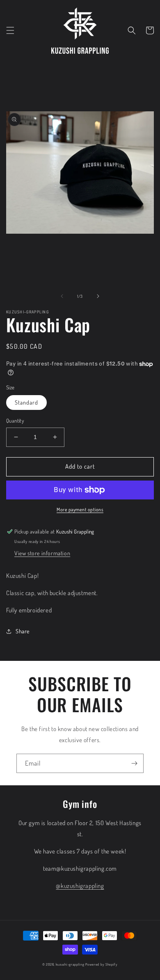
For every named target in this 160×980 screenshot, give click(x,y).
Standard (26, 402)
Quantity (15, 420)
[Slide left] (62, 296)
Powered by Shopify (101, 964)
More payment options (80, 509)
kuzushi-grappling (70, 964)
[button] (10, 30)
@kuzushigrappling (80, 886)
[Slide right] (98, 296)
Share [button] (23, 631)
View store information (42, 553)
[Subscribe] (134, 763)
